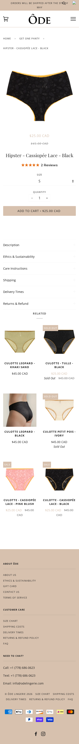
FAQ (5, 643)
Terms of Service (15, 597)
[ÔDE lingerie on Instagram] (43, 734)
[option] (39, 95)
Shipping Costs (13, 626)
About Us (9, 574)
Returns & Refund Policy (21, 637)
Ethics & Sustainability (19, 580)
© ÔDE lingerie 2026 (18, 694)
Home (7, 38)
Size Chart (10, 620)
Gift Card (10, 586)
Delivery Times (13, 632)
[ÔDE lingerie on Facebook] (36, 734)
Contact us (11, 591)
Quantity (39, 192)
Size (39, 174)
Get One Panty (29, 38)
